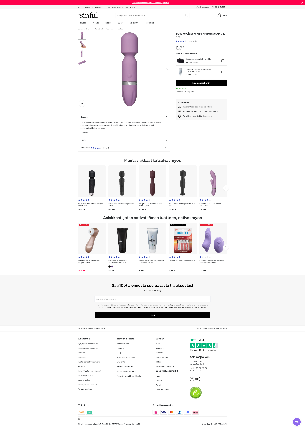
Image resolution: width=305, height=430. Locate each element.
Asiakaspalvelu (203, 7)
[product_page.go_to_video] (82, 103)
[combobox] (150, 15)
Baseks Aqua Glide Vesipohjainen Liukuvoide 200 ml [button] (198, 70)
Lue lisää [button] (84, 132)
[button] (302, 3)
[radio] (177, 41)
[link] (80, 29)
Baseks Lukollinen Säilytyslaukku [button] (198, 59)
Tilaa (152, 315)
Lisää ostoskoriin (201, 82)
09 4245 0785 (220, 7)
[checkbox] (222, 60)
